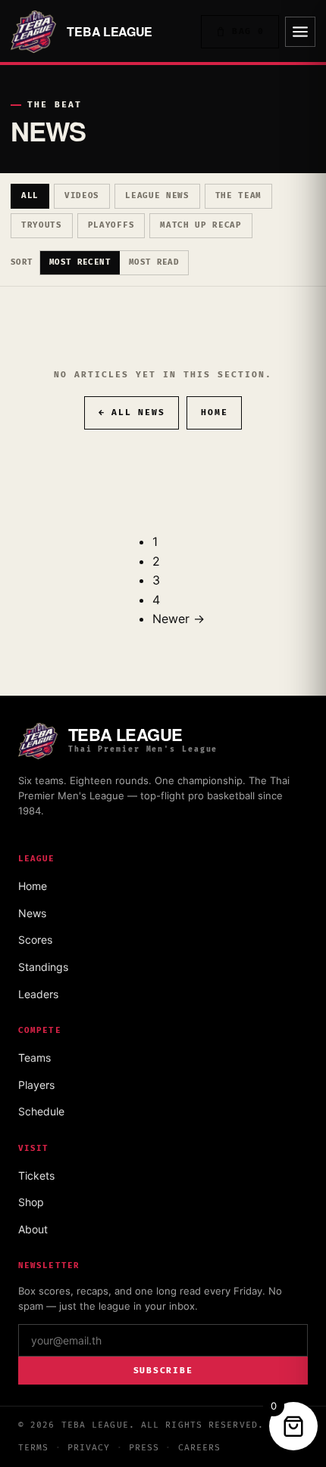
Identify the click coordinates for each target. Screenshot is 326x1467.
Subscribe (163, 1371)
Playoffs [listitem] (111, 225)
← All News (132, 412)
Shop (31, 1202)
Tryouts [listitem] (41, 225)
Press (144, 1448)
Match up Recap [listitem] (201, 225)
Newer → (178, 618)
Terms (33, 1448)
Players (36, 1084)
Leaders (38, 994)
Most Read (154, 262)
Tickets (36, 1175)
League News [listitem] (157, 195)
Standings (43, 966)
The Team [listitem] (238, 195)
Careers (199, 1448)
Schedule (41, 1111)
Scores (35, 939)
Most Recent (80, 262)
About (33, 1229)
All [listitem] (30, 195)
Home (214, 412)
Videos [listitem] (81, 195)
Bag (248, 31)
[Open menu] (300, 32)
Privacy (89, 1448)
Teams (34, 1057)
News (32, 913)
